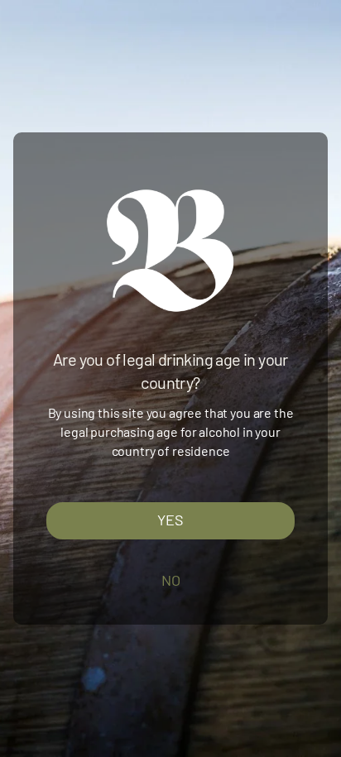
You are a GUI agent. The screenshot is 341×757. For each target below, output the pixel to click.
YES (170, 520)
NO (170, 580)
